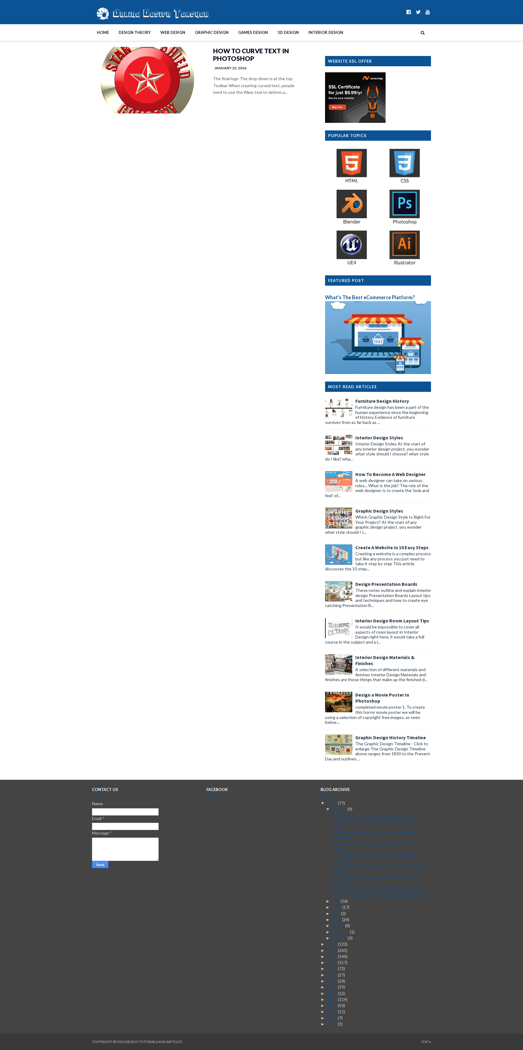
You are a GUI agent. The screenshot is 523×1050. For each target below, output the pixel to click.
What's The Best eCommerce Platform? (370, 297)
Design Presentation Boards (386, 584)
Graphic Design (212, 32)
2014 (332, 1011)
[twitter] (418, 12)
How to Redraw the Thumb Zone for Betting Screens (373, 857)
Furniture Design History (382, 401)
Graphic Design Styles (379, 511)
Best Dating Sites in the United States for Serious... (379, 888)
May (336, 913)
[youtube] (428, 12)
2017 (332, 993)
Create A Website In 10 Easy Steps (392, 547)
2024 (332, 950)
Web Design (172, 32)
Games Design (253, 32)
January (340, 937)
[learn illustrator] (405, 264)
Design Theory (135, 32)
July (336, 901)
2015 (332, 1005)
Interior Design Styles (379, 438)
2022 (332, 962)
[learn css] (405, 182)
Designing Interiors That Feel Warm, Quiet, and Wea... (375, 824)
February (341, 931)
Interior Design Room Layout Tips (392, 621)
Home (103, 32)
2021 (332, 968)
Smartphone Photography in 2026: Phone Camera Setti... (378, 869)
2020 (332, 974)
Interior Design (325, 32)
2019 (332, 980)
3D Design (288, 32)
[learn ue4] (352, 264)
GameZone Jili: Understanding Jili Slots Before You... (374, 846)
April (337, 919)
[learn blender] (352, 223)
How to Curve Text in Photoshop (251, 54)
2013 (332, 1017)
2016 (332, 999)
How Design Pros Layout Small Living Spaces (373, 815)
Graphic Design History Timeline (390, 737)
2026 (332, 803)
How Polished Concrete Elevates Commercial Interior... (373, 880)
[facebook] (409, 12)
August (339, 809)
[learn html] (352, 182)
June (337, 907)
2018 (332, 986)
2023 (332, 956)
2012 (332, 1023)
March (338, 925)
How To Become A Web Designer (390, 474)
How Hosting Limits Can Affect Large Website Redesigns (375, 835)
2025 (332, 944)
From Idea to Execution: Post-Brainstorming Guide (379, 894)
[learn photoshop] (405, 223)
